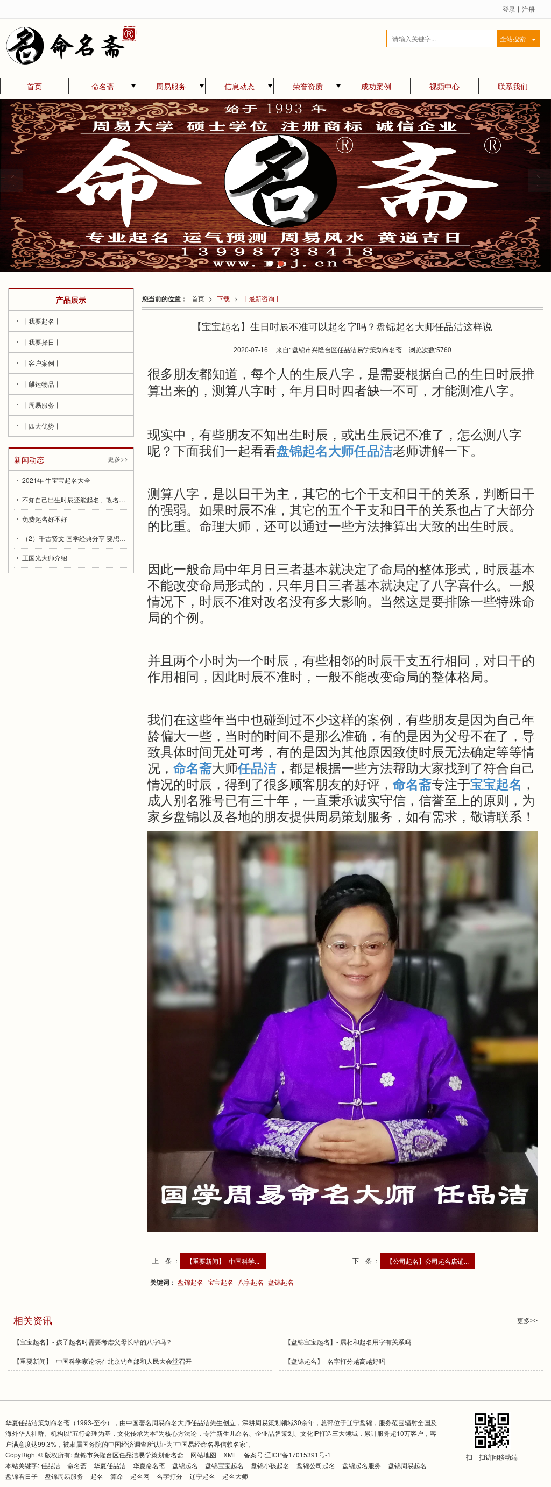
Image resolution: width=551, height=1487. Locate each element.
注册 (528, 8)
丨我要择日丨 (41, 341)
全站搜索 (513, 38)
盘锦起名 (190, 1281)
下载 (223, 298)
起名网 (140, 1476)
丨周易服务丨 (41, 404)
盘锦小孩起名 (270, 1465)
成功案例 (376, 86)
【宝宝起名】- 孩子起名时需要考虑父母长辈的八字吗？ (92, 1341)
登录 (509, 8)
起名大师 (235, 1476)
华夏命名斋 (149, 1465)
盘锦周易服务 (64, 1476)
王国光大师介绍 (44, 557)
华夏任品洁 (110, 1465)
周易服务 (171, 86)
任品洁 (50, 1465)
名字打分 (169, 1476)
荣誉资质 (308, 86)
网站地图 (203, 1454)
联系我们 (513, 86)
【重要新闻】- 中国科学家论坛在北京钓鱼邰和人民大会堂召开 (102, 1360)
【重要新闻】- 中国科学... (222, 1260)
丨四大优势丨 (41, 425)
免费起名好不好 (44, 518)
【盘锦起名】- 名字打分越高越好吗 (335, 1360)
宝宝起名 (221, 1281)
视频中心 (444, 86)
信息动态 (239, 86)
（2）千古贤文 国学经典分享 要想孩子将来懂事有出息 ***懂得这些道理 (75, 538)
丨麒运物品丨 (41, 383)
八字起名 (251, 1281)
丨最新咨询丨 (261, 298)
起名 (96, 1476)
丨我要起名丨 (41, 320)
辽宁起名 (202, 1476)
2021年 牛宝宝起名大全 (56, 480)
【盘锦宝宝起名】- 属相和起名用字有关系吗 (348, 1341)
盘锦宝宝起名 (224, 1465)
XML (230, 1454)
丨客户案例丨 (41, 362)
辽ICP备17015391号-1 (298, 1454)
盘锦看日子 (21, 1476)
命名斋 (102, 86)
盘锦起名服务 (361, 1465)
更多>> (118, 458)
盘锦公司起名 (315, 1465)
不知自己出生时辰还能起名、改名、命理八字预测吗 (75, 499)
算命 (116, 1476)
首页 (34, 86)
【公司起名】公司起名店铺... (427, 1260)
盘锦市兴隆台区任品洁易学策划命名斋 (128, 1454)
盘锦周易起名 (407, 1465)
